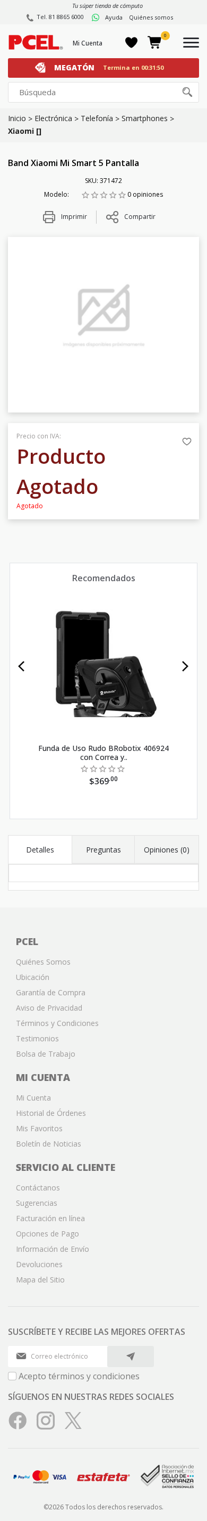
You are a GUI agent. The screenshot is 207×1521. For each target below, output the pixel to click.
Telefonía (97, 118)
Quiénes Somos (43, 962)
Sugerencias (36, 1203)
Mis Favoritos (39, 1128)
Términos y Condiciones (57, 1023)
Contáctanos (38, 1188)
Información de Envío (52, 1249)
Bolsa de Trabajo (45, 1054)
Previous (21, 666)
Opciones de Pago (47, 1234)
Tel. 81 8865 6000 (60, 17)
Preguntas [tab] (103, 850)
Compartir (140, 216)
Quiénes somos (151, 17)
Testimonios (37, 1038)
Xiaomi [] (24, 131)
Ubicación (32, 977)
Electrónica (53, 118)
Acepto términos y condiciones (79, 1376)
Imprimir (73, 216)
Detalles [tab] (40, 850)
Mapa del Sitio (40, 1280)
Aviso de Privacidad (49, 1008)
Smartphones (145, 118)
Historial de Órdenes (51, 1113)
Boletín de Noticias (48, 1144)
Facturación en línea (50, 1218)
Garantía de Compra (50, 992)
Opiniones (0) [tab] (166, 850)
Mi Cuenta (87, 43)
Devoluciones (39, 1264)
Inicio (17, 118)
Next (185, 666)
